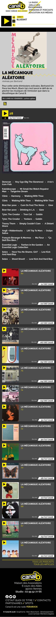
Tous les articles (44, 564)
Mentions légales (47, 614)
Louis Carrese (33, 614)
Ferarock (32, 607)
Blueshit (22, 19)
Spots (29, 603)
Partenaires (13, 603)
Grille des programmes (35, 6)
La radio (33, 2)
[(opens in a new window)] (7, 597)
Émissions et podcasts (41, 10)
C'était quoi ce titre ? (19, 600)
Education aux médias (40, 12)
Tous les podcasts (43, 562)
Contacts (44, 600)
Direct (20, 17)
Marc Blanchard (32, 612)
